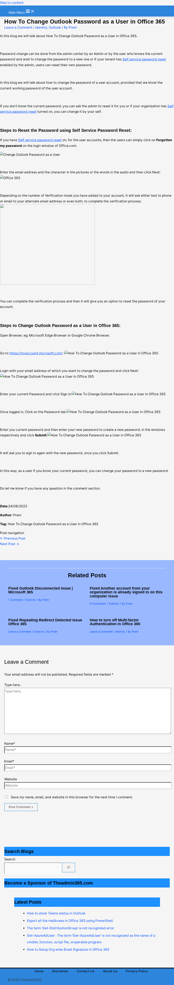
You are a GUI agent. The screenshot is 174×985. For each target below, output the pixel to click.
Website (10, 779)
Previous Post (12, 538)
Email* (9, 761)
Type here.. (12, 685)
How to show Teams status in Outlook (56, 913)
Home (39, 971)
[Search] (68, 867)
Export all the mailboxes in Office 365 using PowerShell (70, 921)
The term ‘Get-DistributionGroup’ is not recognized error (70, 928)
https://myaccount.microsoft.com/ (36, 353)
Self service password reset (144, 59)
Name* (9, 744)
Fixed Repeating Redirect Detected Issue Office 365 (45, 622)
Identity (41, 27)
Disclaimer (60, 971)
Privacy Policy (137, 971)
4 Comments (98, 603)
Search (9, 859)
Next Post (9, 544)
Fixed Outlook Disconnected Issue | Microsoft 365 (40, 590)
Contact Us (85, 971)
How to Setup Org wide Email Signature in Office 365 (68, 949)
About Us (110, 971)
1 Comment (15, 599)
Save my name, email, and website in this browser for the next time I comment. (72, 797)
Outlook (55, 27)
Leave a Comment (18, 27)
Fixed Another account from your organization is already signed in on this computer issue (126, 592)
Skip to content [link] (12, 3)
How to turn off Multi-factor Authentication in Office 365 (115, 622)
